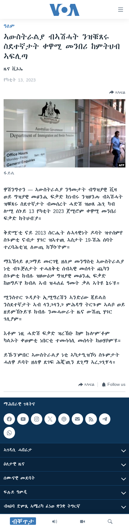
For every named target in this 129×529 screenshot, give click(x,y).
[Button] (117, 92)
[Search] (110, 521)
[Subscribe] (77, 419)
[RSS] (91, 419)
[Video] (83, 521)
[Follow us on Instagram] (36, 419)
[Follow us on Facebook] (9, 419)
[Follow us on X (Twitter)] (50, 419)
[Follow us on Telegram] (104, 419)
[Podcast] (64, 419)
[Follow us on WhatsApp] (9, 432)
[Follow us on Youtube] (22, 419)
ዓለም (9, 26)
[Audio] (55, 521)
